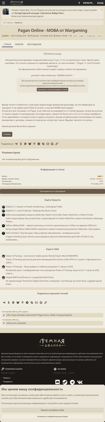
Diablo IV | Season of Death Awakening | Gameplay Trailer (34, 206)
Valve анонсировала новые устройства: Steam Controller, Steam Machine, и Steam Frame (49, 214)
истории (97, 117)
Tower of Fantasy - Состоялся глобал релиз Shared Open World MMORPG (42, 255)
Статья (7, 44)
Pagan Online (60, 60)
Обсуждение (34, 44)
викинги (53, 63)
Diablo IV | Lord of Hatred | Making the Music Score (31, 210)
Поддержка (7, 381)
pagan (82, 36)
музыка (31, 126)
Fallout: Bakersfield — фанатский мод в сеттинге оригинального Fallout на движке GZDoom (51, 225)
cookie (31, 395)
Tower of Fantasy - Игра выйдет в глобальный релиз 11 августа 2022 (39, 266)
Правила (6, 378)
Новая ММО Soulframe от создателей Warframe (30, 277)
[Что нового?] (79, 3)
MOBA (57, 107)
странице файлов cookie (75, 86)
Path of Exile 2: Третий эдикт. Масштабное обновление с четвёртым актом (43, 233)
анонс (99, 36)
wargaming (91, 36)
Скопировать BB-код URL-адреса (15, 311)
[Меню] (4, 3)
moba (75, 36)
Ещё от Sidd (52, 249)
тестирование (79, 69)
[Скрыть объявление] (101, 9)
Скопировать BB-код (10, 319)
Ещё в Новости (53, 199)
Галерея (19, 44)
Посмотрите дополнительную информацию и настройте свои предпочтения (39, 403)
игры (50, 60)
